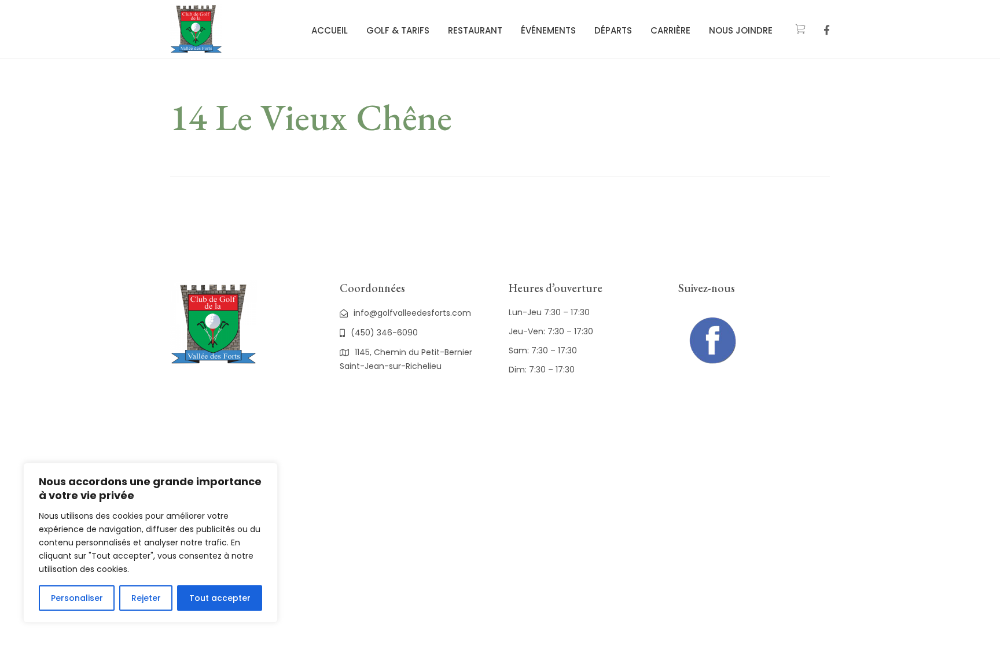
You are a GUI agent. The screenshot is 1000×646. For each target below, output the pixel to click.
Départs (613, 30)
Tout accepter (220, 598)
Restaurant (475, 30)
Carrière (670, 30)
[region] (150, 543)
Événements (548, 30)
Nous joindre (741, 30)
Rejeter (146, 598)
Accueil (329, 30)
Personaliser (77, 598)
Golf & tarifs (397, 30)
